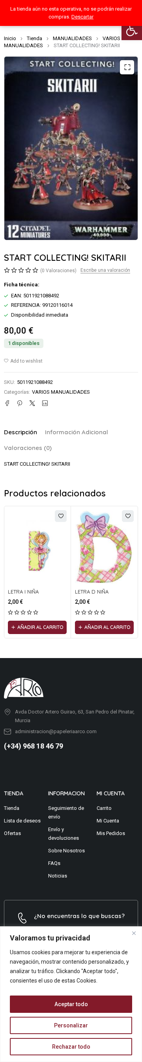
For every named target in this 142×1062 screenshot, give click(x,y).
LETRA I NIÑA (23, 591)
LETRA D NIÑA (91, 591)
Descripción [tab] (20, 432)
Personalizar (71, 1025)
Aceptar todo (71, 1004)
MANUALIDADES (72, 38)
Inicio (10, 38)
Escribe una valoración (105, 270)
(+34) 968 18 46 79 (33, 746)
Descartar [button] (82, 17)
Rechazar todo (71, 1047)
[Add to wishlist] (23, 361)
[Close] (133, 933)
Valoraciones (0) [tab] (28, 448)
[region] (71, 994)
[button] (131, 30)
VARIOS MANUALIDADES (61, 392)
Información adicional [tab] (76, 432)
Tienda (34, 38)
